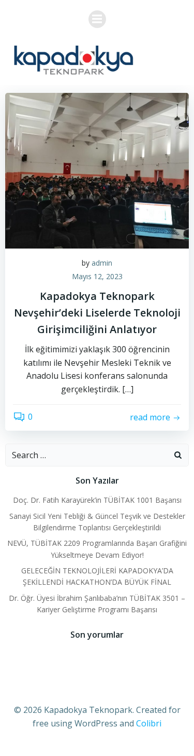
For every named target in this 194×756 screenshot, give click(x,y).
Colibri (148, 723)
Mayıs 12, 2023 (97, 276)
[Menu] (97, 19)
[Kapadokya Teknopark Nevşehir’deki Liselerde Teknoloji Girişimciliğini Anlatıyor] (97, 169)
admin (102, 263)
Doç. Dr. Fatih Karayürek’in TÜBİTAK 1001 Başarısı (97, 500)
